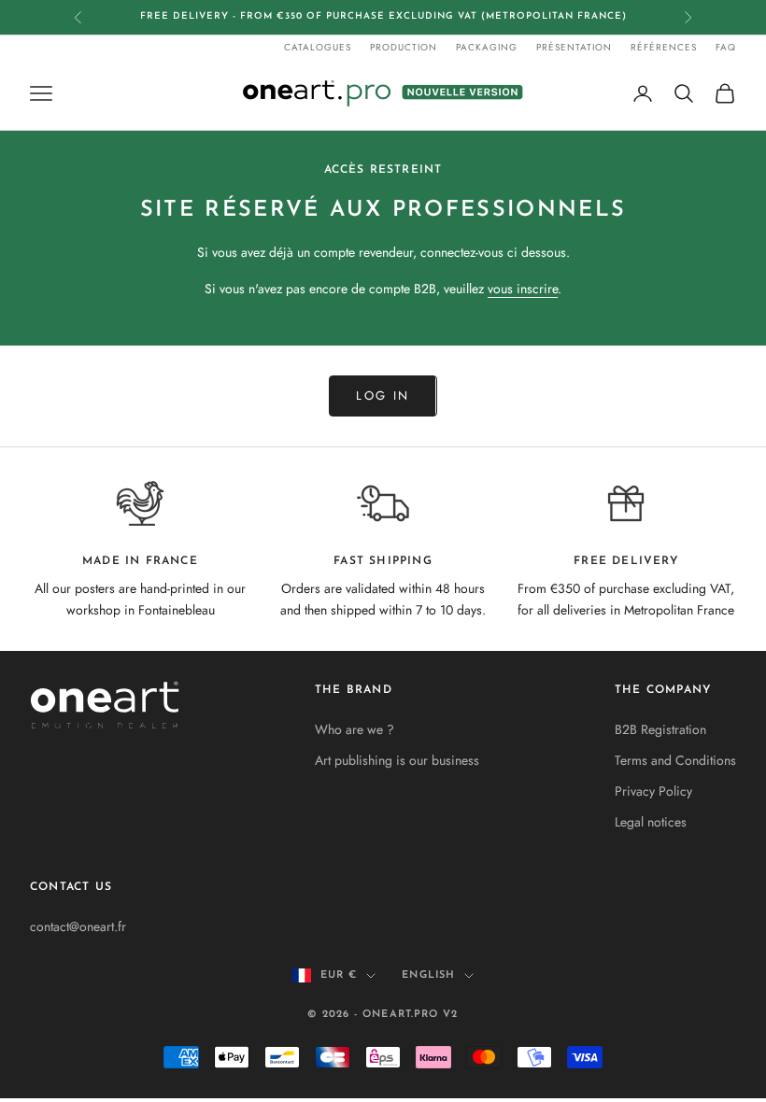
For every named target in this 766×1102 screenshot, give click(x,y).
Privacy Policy (653, 791)
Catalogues (317, 47)
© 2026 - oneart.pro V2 (382, 1015)
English (428, 975)
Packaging (487, 47)
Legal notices (651, 821)
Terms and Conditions (675, 760)
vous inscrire (523, 288)
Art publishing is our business (397, 760)
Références (664, 47)
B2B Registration (660, 729)
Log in (382, 395)
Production (403, 47)
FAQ (726, 47)
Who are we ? (354, 729)
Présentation (574, 47)
